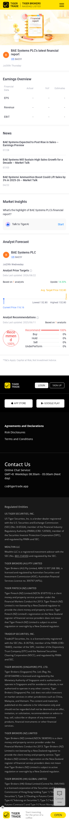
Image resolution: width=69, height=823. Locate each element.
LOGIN (41, 385)
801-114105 (21, 556)
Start (61, 224)
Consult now (59, 800)
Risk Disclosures (15, 432)
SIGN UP (57, 385)
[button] (34, 55)
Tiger (25, 5)
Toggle (62, 5)
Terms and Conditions (19, 439)
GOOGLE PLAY (52, 403)
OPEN (58, 815)
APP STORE (20, 403)
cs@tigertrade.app (16, 486)
